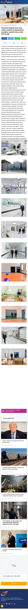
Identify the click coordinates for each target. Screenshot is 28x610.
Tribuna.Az (7, 597)
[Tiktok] (12, 604)
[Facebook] (1, 604)
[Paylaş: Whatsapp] (17, 38)
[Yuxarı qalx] (24, 606)
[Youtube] (9, 604)
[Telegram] (6, 604)
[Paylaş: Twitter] (11, 38)
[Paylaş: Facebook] (4, 38)
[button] (24, 38)
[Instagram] (4, 604)
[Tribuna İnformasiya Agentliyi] (9, 2)
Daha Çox (14, 583)
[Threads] (14, 604)
